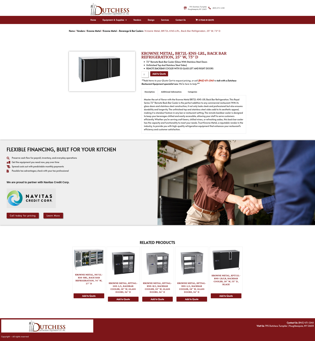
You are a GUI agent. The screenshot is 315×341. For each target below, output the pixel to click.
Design (151, 19)
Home (93, 19)
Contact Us (181, 19)
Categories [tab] (192, 92)
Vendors (137, 19)
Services (165, 19)
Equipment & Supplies (113, 19)
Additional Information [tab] (171, 92)
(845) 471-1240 (206, 80)
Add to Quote (159, 73)
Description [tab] (150, 92)
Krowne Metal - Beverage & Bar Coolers (123, 30)
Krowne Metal (94, 30)
